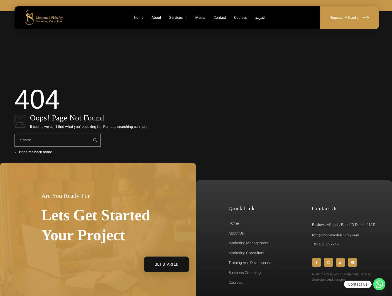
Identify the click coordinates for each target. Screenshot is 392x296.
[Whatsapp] (379, 284)
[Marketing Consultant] (44, 17)
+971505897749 (325, 244)
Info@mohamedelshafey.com (335, 235)
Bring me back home (35, 152)
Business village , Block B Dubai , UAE (343, 225)
